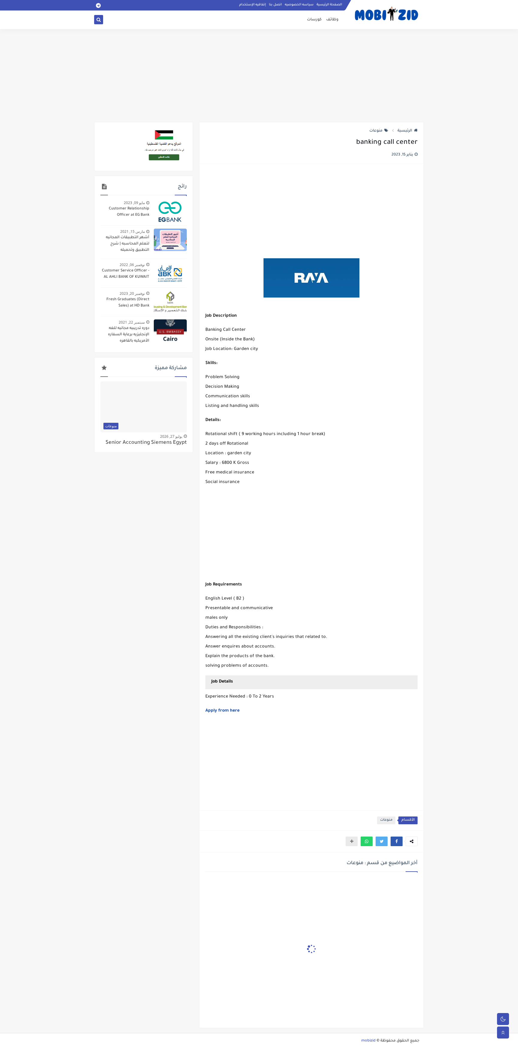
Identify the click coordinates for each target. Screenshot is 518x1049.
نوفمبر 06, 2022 (132, 264)
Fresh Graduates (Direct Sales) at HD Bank (127, 303)
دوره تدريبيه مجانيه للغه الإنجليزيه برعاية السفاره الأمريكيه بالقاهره (128, 334)
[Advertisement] (259, 75)
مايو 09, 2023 (134, 202)
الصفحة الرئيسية (329, 5)
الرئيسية (404, 131)
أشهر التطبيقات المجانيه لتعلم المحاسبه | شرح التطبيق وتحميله (127, 244)
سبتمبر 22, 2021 (132, 322)
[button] (397, 841)
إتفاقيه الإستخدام (252, 5)
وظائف (332, 20)
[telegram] (98, 5)
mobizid (368, 1041)
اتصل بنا (275, 5)
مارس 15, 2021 (132, 231)
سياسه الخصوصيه (299, 5)
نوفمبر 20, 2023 (132, 293)
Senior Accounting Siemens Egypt (146, 443)
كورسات (314, 20)
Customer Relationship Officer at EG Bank (129, 212)
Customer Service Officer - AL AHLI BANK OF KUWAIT (125, 274)
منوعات (376, 131)
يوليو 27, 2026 (171, 436)
